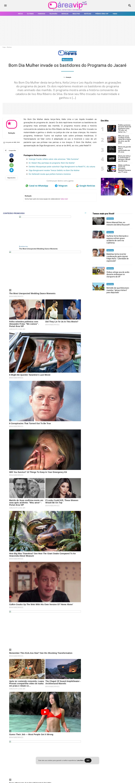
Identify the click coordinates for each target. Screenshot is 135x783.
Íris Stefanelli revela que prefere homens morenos (50, 174)
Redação (68, 77)
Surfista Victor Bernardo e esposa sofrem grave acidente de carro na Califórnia (117, 239)
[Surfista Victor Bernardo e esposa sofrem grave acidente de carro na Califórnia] (98, 234)
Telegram (63, 185)
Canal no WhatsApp (38, 185)
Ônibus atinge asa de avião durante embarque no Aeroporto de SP (118, 274)
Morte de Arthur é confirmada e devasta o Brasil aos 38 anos (124, 158)
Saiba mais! (64, 199)
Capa (4, 47)
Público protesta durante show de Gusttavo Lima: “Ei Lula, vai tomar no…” (124, 128)
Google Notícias (87, 185)
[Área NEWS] (67, 55)
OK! (88, 760)
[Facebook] (11, 155)
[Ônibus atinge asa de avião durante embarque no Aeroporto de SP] (98, 271)
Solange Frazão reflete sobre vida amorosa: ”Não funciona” (54, 159)
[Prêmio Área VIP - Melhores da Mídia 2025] (116, 187)
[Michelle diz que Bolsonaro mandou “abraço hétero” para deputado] (98, 286)
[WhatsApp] (11, 165)
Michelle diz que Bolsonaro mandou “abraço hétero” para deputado (118, 290)
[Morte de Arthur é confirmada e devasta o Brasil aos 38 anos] (111, 161)
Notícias (9, 47)
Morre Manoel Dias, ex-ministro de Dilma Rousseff (118, 223)
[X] (11, 160)
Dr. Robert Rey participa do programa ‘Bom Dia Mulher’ (52, 163)
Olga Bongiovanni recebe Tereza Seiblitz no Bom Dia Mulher (54, 170)
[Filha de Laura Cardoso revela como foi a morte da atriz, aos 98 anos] (111, 142)
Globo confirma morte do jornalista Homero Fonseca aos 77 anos (124, 168)
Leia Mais (80, 760)
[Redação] (11, 124)
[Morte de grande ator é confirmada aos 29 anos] (111, 152)
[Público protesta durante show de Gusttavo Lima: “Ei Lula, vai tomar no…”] (111, 131)
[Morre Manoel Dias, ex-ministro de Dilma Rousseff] (98, 221)
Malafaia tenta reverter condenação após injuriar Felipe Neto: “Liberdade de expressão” (118, 257)
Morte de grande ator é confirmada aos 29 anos (124, 149)
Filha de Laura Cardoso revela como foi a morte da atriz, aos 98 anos (124, 139)
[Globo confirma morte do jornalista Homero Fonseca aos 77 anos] (111, 171)
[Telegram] (11, 170)
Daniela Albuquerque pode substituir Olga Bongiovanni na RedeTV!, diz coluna (62, 167)
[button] (118, 6)
